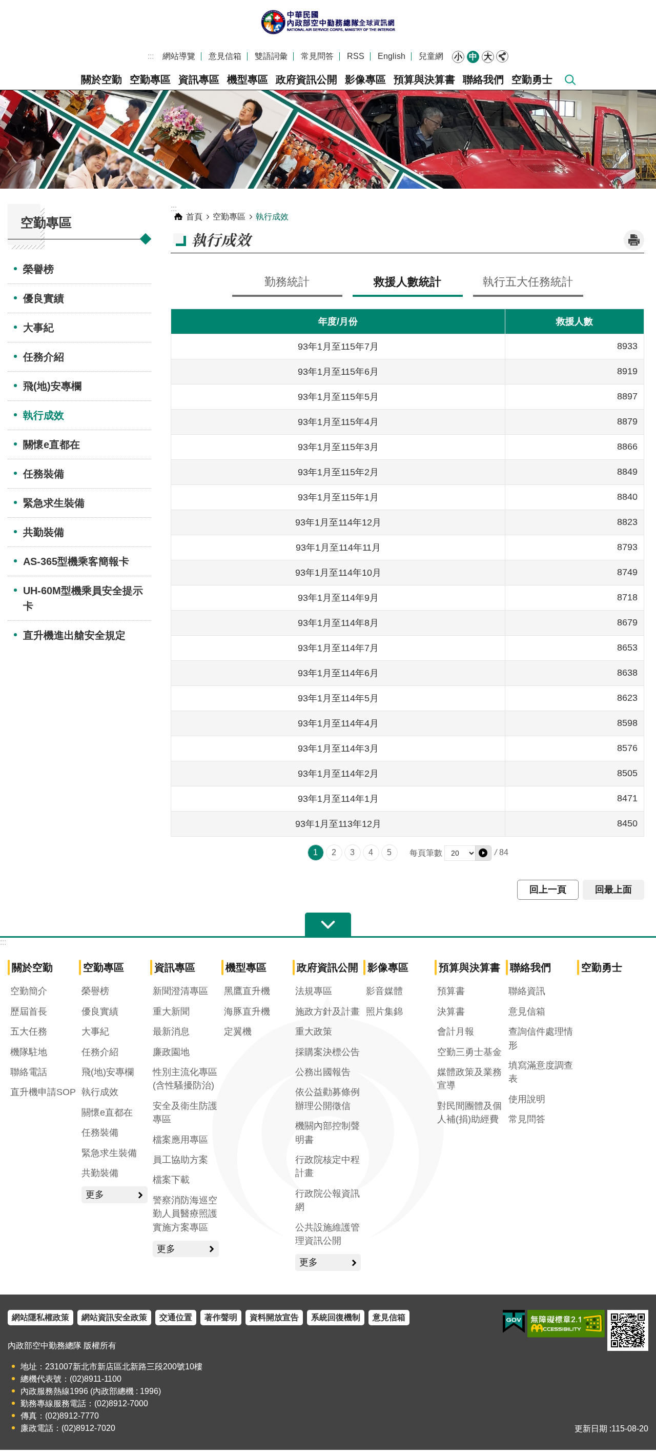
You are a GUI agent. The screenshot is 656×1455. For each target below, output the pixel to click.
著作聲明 (220, 1317)
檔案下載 (171, 1180)
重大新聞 (171, 1011)
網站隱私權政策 (40, 1317)
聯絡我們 (483, 79)
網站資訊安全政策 (114, 1317)
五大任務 (28, 1031)
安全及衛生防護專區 (185, 1112)
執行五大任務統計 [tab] (528, 281)
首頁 (194, 216)
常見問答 (317, 56)
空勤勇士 (531, 79)
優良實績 (43, 298)
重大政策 (313, 1031)
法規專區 (313, 991)
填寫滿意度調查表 (540, 1072)
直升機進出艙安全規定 (74, 635)
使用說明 (526, 1099)
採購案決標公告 (327, 1052)
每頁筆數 (425, 852)
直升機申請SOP (43, 1092)
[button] (483, 853)
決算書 (451, 1011)
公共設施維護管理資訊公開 (327, 1234)
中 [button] (473, 56)
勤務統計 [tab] (287, 281)
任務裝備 (43, 473)
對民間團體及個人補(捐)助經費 (469, 1112)
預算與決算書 (424, 79)
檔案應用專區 (180, 1140)
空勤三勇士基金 (469, 1052)
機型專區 (247, 79)
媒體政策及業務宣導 (469, 1078)
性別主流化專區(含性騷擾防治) (185, 1078)
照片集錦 (384, 1011)
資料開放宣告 (274, 1317)
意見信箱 (225, 56)
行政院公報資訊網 (327, 1200)
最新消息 (171, 1031)
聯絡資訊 (526, 991)
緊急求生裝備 (54, 503)
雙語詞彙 (271, 56)
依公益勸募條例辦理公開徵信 (327, 1098)
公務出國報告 (323, 1072)
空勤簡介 (28, 991)
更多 (95, 1194)
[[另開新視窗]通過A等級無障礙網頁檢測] (566, 1324)
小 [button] (458, 56)
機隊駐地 (28, 1052)
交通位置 (175, 1317)
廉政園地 (171, 1052)
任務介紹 (43, 356)
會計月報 (455, 1031)
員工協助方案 (180, 1160)
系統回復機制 (335, 1317)
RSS (355, 56)
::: (151, 56)
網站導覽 (178, 56)
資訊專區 (198, 79)
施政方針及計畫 (327, 1011)
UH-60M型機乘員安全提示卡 (83, 598)
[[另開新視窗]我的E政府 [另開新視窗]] (514, 1321)
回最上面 (613, 889)
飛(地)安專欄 (52, 386)
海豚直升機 (247, 1011)
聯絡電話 (28, 1072)
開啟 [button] (328, 925)
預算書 (451, 991)
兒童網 (431, 56)
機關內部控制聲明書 (327, 1132)
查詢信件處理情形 (540, 1038)
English (391, 56)
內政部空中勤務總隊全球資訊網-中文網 (328, 22)
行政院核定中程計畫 (327, 1166)
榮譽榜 (38, 269)
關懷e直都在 (51, 444)
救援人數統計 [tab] (407, 281)
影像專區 (365, 79)
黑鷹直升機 (247, 991)
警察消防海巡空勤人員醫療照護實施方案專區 (185, 1213)
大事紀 (38, 327)
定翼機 (238, 1031)
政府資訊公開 (306, 79)
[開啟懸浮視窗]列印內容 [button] (634, 240)
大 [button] (488, 56)
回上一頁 (547, 889)
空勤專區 (150, 79)
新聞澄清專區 (180, 991)
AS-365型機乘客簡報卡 (76, 561)
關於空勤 (101, 79)
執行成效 (43, 415)
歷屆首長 (28, 1011)
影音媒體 (384, 991)
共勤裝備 (43, 532)
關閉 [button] (502, 56)
